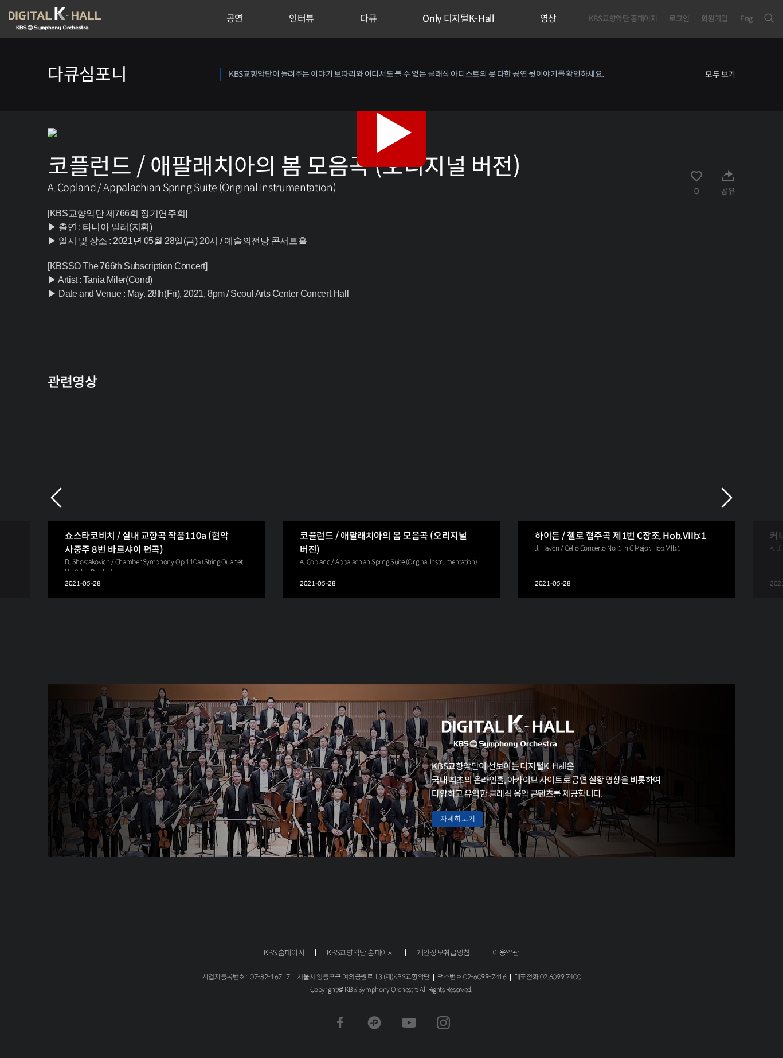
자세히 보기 (457, 819)
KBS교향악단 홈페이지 (623, 19)
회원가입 (714, 19)
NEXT (727, 497)
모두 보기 (720, 74)
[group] (156, 498)
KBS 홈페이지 (284, 952)
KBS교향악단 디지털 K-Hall (81, 18)
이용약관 (505, 952)
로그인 (679, 19)
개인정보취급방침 (443, 952)
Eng (746, 19)
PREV (56, 497)
